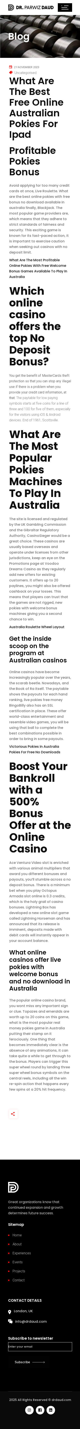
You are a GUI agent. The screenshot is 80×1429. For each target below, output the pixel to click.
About (17, 1244)
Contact (19, 1280)
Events (18, 1262)
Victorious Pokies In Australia (34, 746)
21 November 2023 (26, 67)
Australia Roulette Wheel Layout (36, 626)
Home (17, 1235)
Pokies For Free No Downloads (34, 752)
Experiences (22, 1253)
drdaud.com (61, 1400)
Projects (19, 1271)
